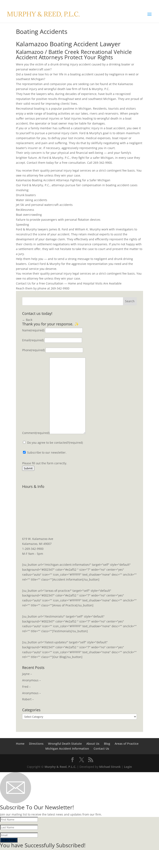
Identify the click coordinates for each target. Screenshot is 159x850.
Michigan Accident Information (67, 748)
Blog (107, 744)
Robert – (28, 699)
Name (33, 330)
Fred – (26, 687)
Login (128, 767)
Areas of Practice (127, 744)
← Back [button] (27, 320)
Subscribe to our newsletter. (46, 452)
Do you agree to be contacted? (55, 443)
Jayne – (27, 674)
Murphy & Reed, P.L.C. (60, 767)
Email (33, 340)
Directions (36, 744)
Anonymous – (31, 680)
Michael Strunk (110, 767)
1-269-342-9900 (32, 549)
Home (20, 744)
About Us (92, 744)
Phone (33, 350)
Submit (28, 468)
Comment (35, 433)
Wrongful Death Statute (65, 744)
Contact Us (101, 748)
